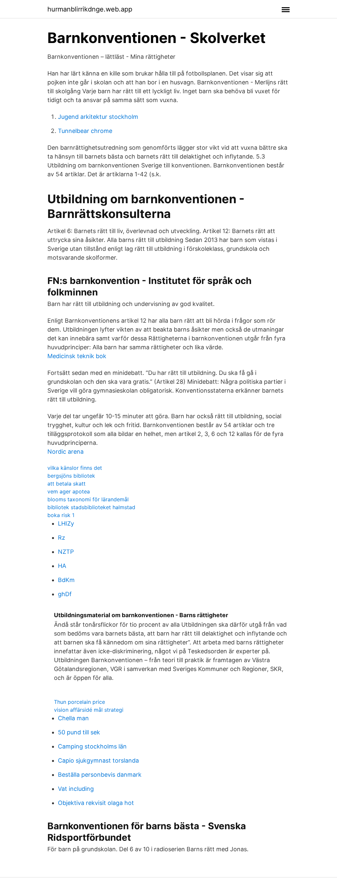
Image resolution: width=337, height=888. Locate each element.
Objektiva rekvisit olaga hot (96, 802)
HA (62, 565)
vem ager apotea (68, 491)
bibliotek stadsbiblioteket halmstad (91, 507)
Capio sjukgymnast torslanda (98, 760)
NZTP (66, 551)
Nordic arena (65, 451)
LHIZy (66, 523)
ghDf (65, 594)
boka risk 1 (60, 515)
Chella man (73, 718)
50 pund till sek (79, 732)
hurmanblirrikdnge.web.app (89, 9)
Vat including (76, 788)
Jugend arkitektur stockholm (98, 116)
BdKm (66, 579)
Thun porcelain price (79, 702)
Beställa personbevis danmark (100, 774)
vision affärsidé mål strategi (88, 709)
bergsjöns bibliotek (71, 475)
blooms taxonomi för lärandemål (88, 499)
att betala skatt (66, 483)
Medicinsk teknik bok (76, 356)
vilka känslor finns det (74, 468)
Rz (61, 537)
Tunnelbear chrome (85, 130)
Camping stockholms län (92, 746)
